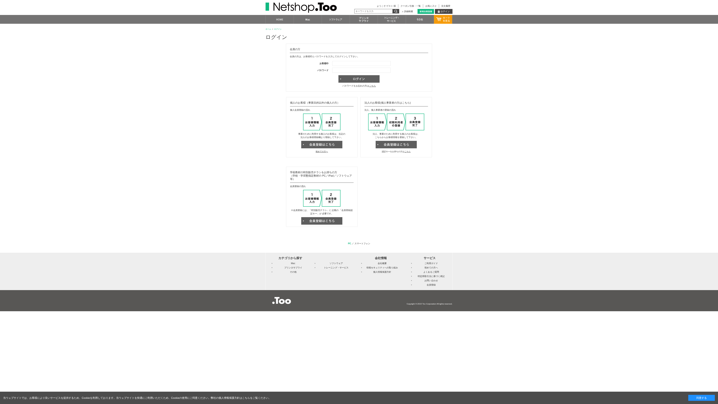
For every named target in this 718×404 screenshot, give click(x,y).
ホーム (268, 29)
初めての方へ (322, 151)
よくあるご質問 (431, 272)
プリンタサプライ (293, 267)
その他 (293, 272)
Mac (293, 263)
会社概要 (382, 263)
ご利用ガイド (431, 263)
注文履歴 (445, 6)
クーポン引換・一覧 (411, 6)
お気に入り (431, 6)
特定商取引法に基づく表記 (431, 276)
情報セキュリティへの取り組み (382, 267)
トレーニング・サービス (336, 267)
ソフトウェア (336, 263)
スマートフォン (362, 243)
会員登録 (431, 285)
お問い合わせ (431, 280)
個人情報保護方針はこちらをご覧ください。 (245, 397)
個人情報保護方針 (382, 272)
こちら (372, 86)
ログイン (278, 29)
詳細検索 (408, 11)
